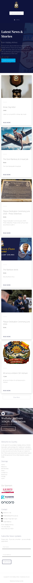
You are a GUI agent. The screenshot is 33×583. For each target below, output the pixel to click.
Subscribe (6, 562)
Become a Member (14, 12)
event (2, 478)
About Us (3, 466)
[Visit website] (7, 493)
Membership (4, 468)
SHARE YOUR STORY (6, 59)
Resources (4, 474)
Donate (3, 476)
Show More (16, 397)
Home (3, 464)
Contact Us (4, 472)
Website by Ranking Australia (16, 581)
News (2, 470)
